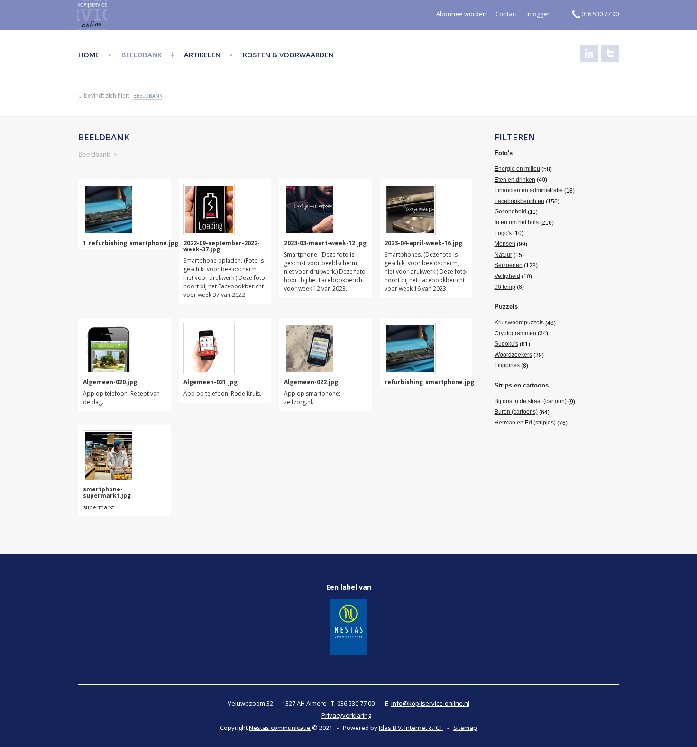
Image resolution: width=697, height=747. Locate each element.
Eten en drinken (515, 179)
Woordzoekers (513, 354)
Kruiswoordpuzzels (519, 322)
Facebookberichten (519, 201)
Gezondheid (510, 211)
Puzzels (506, 306)
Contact (506, 13)
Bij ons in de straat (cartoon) (531, 401)
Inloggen (538, 13)
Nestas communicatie (280, 727)
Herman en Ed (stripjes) (525, 422)
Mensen (505, 243)
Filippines (507, 365)
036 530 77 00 (600, 13)
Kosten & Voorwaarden (288, 54)
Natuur (503, 254)
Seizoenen (509, 265)
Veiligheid (507, 276)
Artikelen (202, 54)
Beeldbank (141, 54)
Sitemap (465, 727)
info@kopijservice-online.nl (430, 703)
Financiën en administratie (529, 190)
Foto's (504, 153)
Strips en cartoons (522, 385)
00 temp (505, 287)
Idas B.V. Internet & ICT (411, 727)
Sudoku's (506, 344)
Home (88, 54)
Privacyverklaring (346, 715)
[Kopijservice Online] (117, 15)
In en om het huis (517, 222)
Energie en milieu (517, 169)
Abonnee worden (461, 13)
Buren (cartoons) (516, 411)
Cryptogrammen (515, 333)
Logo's (503, 233)
